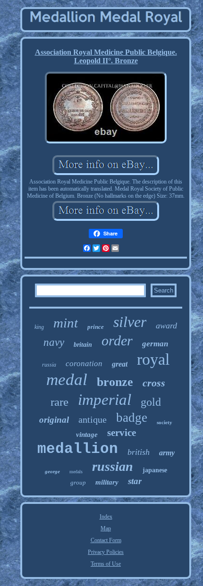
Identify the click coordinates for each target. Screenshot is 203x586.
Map (106, 528)
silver (129, 321)
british (138, 452)
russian (112, 466)
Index (106, 516)
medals (76, 471)
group (78, 482)
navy (53, 342)
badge (131, 417)
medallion (77, 449)
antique (92, 419)
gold (151, 402)
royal (153, 359)
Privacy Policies (106, 552)
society (164, 422)
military (106, 482)
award (166, 325)
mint (65, 322)
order (117, 340)
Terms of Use (106, 564)
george (52, 471)
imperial (104, 399)
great (119, 364)
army (167, 453)
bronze (115, 382)
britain (83, 344)
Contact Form (106, 540)
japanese (155, 470)
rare (59, 401)
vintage (87, 434)
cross (154, 383)
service (121, 432)
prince (95, 326)
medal (66, 379)
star (135, 481)
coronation (84, 363)
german (155, 343)
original (54, 420)
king (39, 327)
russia (49, 364)
